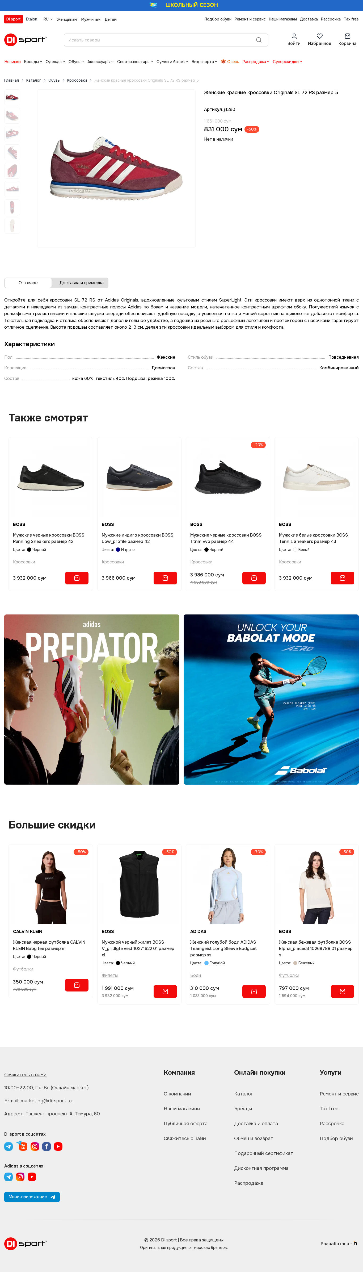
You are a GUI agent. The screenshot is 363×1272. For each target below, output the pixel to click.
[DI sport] (25, 40)
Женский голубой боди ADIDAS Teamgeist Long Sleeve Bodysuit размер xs (223, 948)
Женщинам (67, 19)
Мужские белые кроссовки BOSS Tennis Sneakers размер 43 (313, 538)
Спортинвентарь (133, 61)
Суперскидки (286, 61)
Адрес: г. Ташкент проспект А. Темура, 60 (52, 1114)
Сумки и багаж (171, 61)
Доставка (309, 19)
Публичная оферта (186, 1124)
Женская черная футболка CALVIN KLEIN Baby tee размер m (49, 945)
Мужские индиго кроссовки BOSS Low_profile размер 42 (138, 538)
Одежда (54, 61)
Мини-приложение (28, 1197)
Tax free (351, 19)
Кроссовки (77, 80)
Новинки (12, 61)
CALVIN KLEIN (27, 931)
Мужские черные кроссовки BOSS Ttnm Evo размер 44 (226, 538)
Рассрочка (331, 19)
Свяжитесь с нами (25, 1075)
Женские (166, 357)
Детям (111, 19)
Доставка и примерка (82, 283)
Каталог (33, 80)
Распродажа (254, 61)
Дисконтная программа (261, 1168)
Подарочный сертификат (263, 1153)
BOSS (19, 524)
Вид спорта (203, 61)
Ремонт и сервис (250, 19)
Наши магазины (283, 19)
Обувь (75, 61)
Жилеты (110, 975)
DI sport (13, 19)
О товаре (28, 283)
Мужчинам (90, 19)
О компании (177, 1094)
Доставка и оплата (256, 1124)
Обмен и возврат (253, 1138)
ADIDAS (198, 931)
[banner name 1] (91, 699)
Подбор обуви (218, 19)
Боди (195, 975)
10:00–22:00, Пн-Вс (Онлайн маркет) (46, 1088)
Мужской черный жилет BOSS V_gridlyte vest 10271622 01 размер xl (138, 948)
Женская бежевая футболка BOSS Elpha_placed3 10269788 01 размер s (316, 948)
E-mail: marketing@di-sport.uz (38, 1101)
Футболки (23, 969)
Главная (11, 80)
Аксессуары (98, 61)
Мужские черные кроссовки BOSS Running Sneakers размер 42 (49, 538)
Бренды (31, 61)
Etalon (31, 19)
